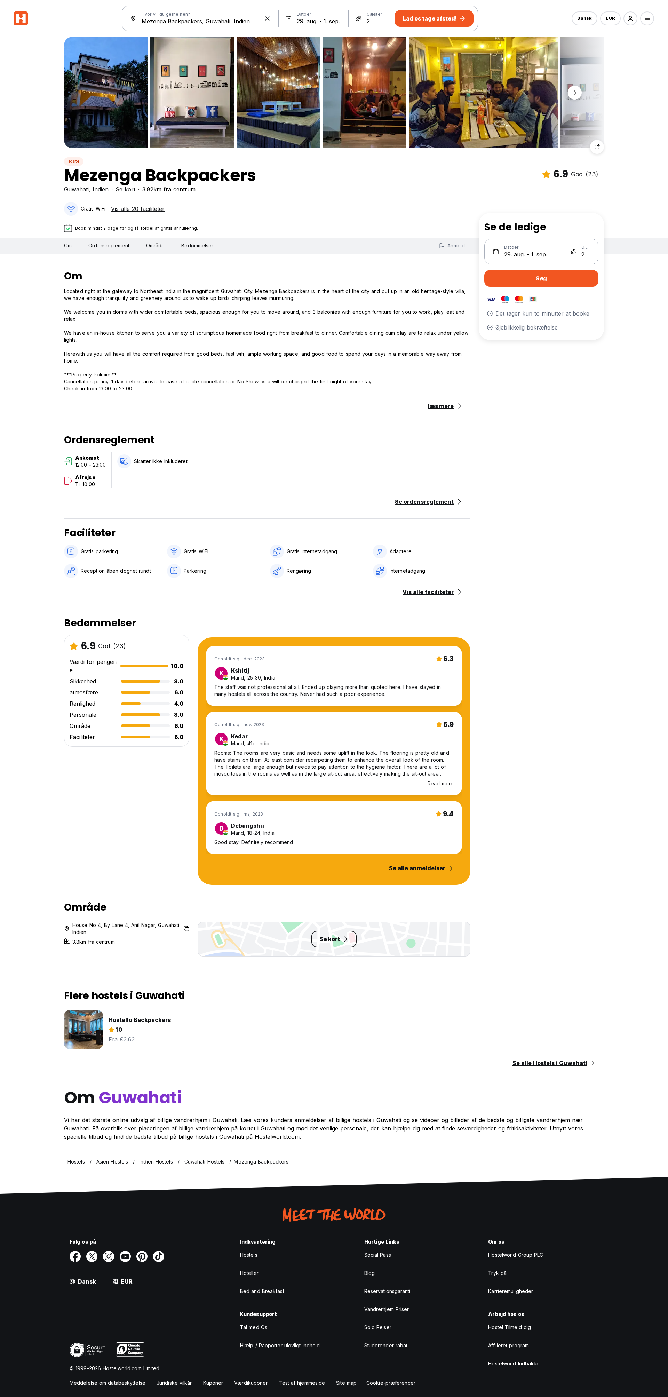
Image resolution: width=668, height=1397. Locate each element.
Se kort (125, 189)
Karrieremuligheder (510, 1291)
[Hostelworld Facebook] (75, 1256)
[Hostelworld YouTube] (125, 1256)
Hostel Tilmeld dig (509, 1327)
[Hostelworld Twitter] (91, 1256)
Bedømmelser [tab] (197, 245)
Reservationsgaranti (387, 1291)
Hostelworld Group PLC (515, 1255)
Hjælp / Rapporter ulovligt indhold (280, 1345)
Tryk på (497, 1273)
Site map (346, 1383)
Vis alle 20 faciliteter (138, 208)
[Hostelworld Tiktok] (158, 1256)
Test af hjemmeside (302, 1383)
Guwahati (76, 189)
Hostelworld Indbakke (514, 1363)
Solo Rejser (377, 1327)
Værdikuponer (251, 1383)
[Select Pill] (630, 18)
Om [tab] (68, 245)
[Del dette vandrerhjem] (597, 147)
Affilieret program (508, 1345)
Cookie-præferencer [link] (390, 1383)
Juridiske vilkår (174, 1383)
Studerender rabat (386, 1345)
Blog (369, 1273)
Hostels (248, 1255)
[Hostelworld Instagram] (108, 1256)
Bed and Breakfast (262, 1291)
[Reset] (267, 18)
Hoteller (249, 1273)
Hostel (74, 161)
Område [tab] (155, 245)
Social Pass (377, 1255)
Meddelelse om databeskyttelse (107, 1383)
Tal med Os (253, 1327)
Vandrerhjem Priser (386, 1309)
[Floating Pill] (575, 93)
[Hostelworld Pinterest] (142, 1256)
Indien (101, 189)
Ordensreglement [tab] (108, 245)
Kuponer (213, 1383)
